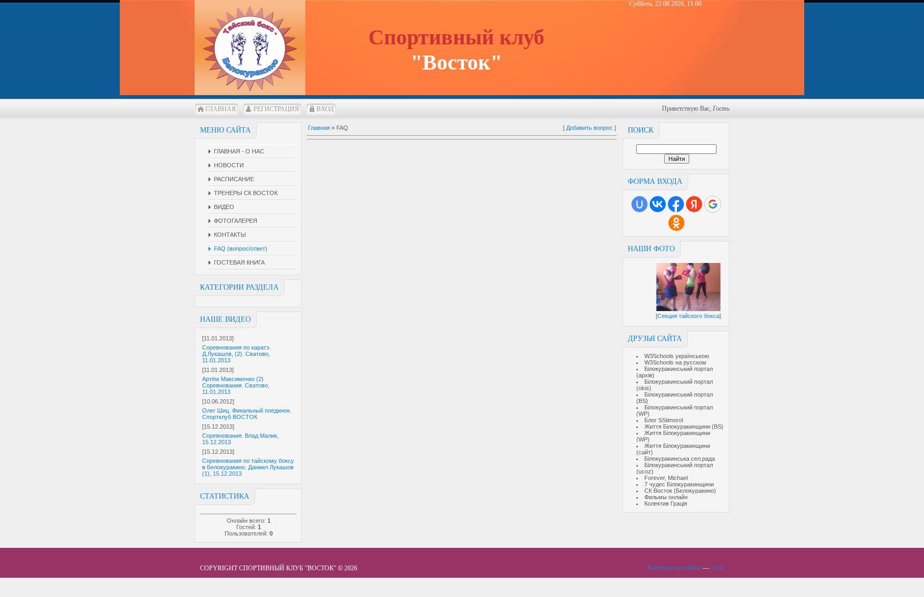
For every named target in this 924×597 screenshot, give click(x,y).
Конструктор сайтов (674, 567)
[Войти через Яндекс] (694, 204)
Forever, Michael (666, 478)
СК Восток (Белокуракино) (680, 490)
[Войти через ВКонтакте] (658, 204)
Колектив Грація (665, 503)
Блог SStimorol (663, 420)
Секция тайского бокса (692, 316)
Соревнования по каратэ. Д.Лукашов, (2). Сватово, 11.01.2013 (236, 353)
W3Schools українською (676, 356)
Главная (220, 109)
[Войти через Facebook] (676, 204)
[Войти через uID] (640, 204)
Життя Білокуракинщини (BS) (683, 426)
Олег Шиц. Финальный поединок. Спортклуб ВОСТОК (246, 413)
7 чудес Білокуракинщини (679, 484)
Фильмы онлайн (666, 497)
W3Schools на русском (675, 362)
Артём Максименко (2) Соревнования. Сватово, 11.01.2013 (236, 385)
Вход (325, 109)
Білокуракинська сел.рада (679, 458)
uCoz (717, 567)
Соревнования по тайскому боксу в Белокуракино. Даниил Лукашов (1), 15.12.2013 (248, 467)
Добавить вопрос (589, 128)
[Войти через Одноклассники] (676, 223)
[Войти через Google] (712, 204)
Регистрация (276, 109)
